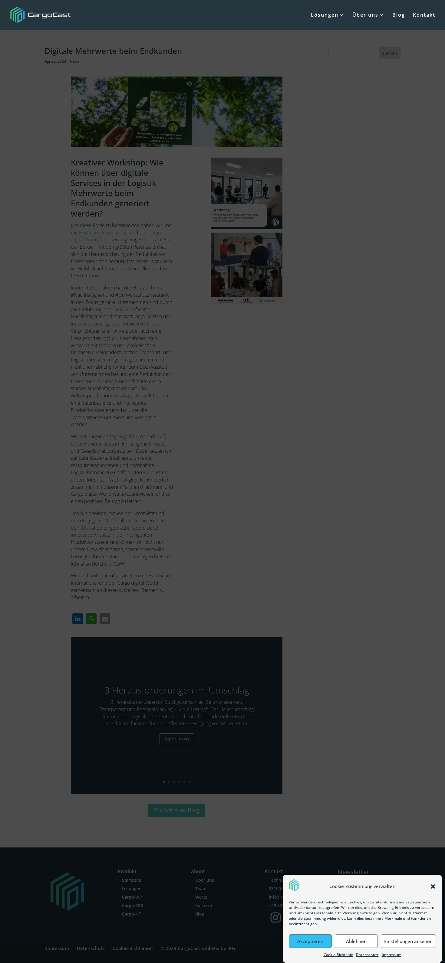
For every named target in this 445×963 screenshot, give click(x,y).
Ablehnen (356, 941)
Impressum (391, 954)
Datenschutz (367, 954)
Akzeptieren (310, 941)
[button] (433, 886)
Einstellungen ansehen (408, 941)
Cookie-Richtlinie (338, 954)
